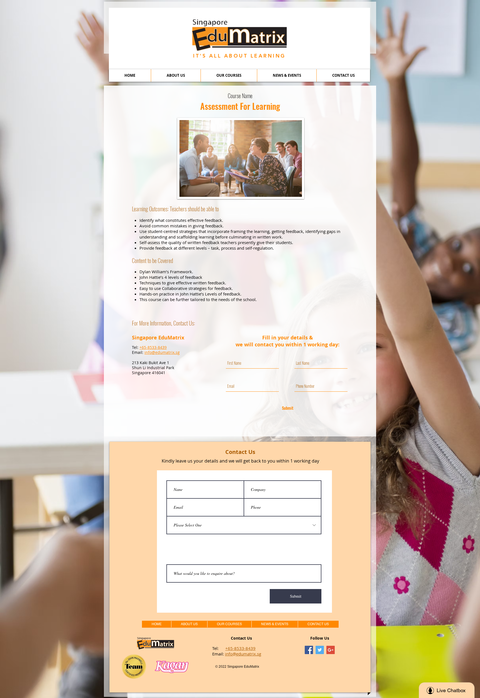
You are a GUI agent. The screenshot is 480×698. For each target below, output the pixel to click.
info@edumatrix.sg (243, 654)
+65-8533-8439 (240, 648)
